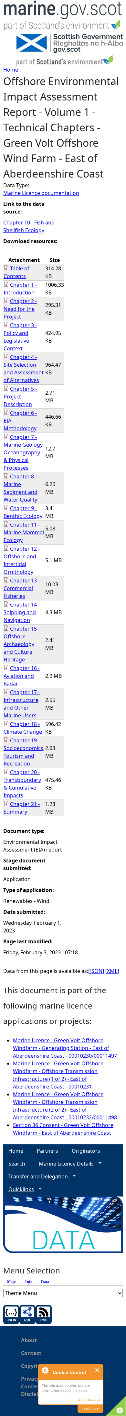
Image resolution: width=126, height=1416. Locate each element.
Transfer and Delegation (35, 1176)
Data (45, 1282)
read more (90, 1408)
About (29, 1340)
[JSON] (96, 971)
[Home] (63, 17)
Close (97, 1370)
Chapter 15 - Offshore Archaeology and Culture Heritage (22, 644)
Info (30, 1282)
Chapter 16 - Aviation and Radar (22, 676)
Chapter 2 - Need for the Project (20, 309)
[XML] (112, 971)
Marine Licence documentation (41, 193)
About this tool (89, 1400)
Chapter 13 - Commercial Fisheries (22, 588)
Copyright (34, 1365)
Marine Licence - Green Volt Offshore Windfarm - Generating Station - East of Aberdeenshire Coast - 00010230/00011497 (65, 1048)
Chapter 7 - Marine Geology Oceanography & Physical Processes (23, 452)
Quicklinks (18, 1189)
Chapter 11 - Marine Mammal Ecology (24, 532)
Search (16, 1163)
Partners (47, 1150)
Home (10, 69)
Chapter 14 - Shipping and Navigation (22, 612)
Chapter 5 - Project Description (20, 396)
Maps (11, 1282)
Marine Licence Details (64, 1163)
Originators (86, 1150)
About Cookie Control (44, 1370)
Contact (31, 1353)
